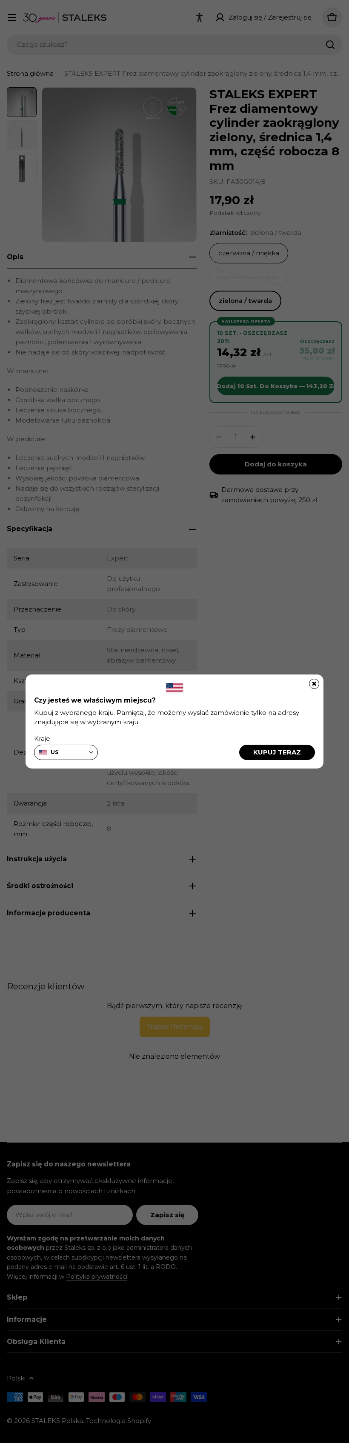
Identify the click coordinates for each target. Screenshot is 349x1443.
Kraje (42, 738)
